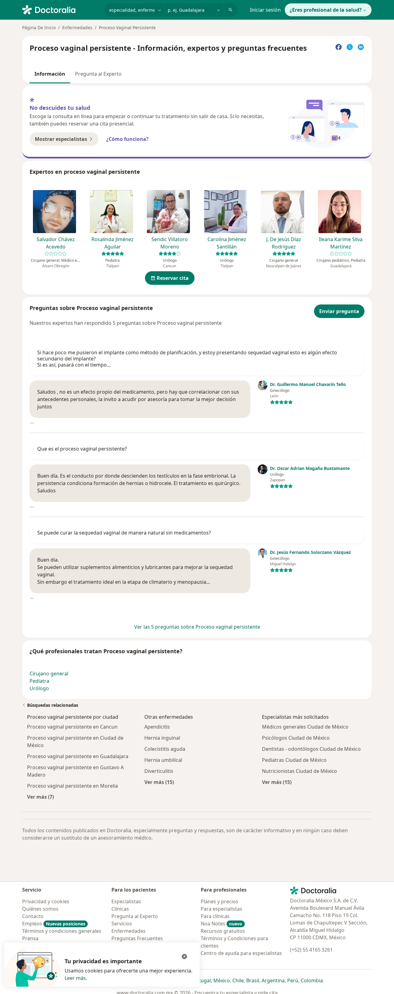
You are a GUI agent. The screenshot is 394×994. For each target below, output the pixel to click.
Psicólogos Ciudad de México (296, 737)
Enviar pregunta (339, 311)
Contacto (32, 916)
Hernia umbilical (163, 760)
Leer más (75, 978)
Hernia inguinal (162, 737)
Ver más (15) (159, 781)
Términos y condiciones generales (61, 931)
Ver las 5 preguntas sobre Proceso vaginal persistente (197, 626)
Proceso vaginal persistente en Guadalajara (77, 756)
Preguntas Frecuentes (137, 938)
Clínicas (120, 908)
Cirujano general (49, 673)
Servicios (121, 923)
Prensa (30, 938)
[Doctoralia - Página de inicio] (60, 9)
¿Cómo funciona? (127, 139)
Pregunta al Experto (98, 73)
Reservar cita (173, 278)
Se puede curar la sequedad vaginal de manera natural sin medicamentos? (124, 532)
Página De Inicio (39, 27)
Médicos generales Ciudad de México (305, 726)
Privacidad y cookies (45, 901)
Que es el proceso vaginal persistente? (82, 448)
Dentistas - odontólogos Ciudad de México (311, 749)
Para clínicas (215, 916)
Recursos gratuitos (223, 931)
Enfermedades (77, 27)
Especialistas (126, 901)
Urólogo (39, 688)
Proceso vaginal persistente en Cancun (72, 726)
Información (49, 73)
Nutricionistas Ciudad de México (299, 771)
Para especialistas (221, 908)
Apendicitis (157, 726)
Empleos (53, 923)
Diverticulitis (158, 771)
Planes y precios (219, 901)
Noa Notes (221, 923)
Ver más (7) (40, 796)
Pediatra (39, 681)
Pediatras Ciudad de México (294, 760)
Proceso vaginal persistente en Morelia (72, 785)
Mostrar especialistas (61, 139)
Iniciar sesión (265, 9)
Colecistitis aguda (164, 749)
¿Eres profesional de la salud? (326, 9)
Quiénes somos (40, 908)
